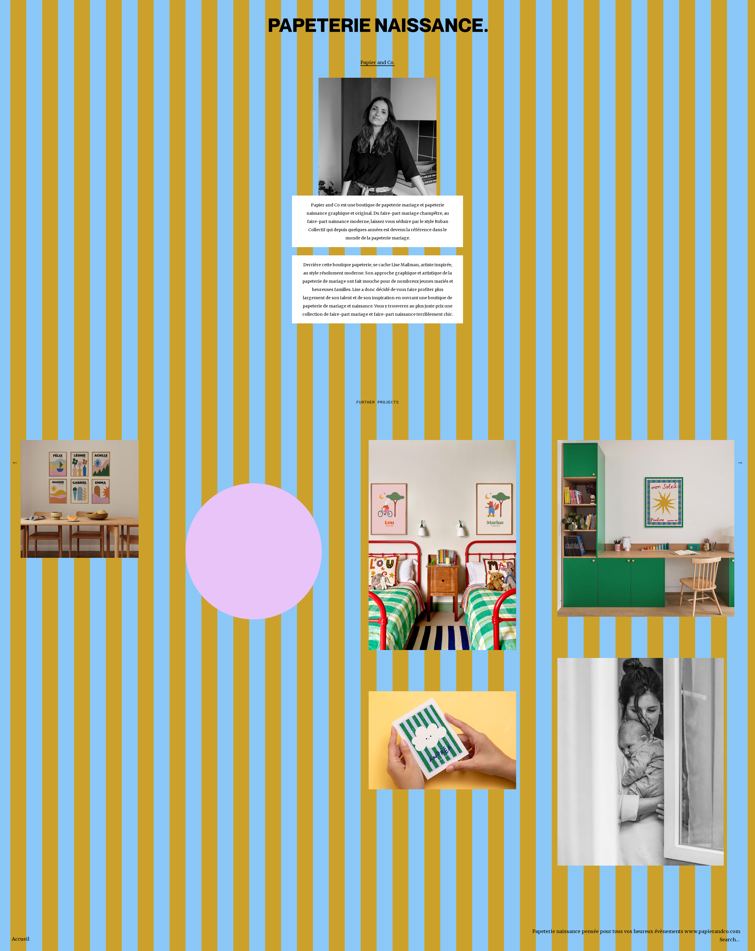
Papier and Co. (377, 62)
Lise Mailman (405, 264)
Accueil (20, 939)
